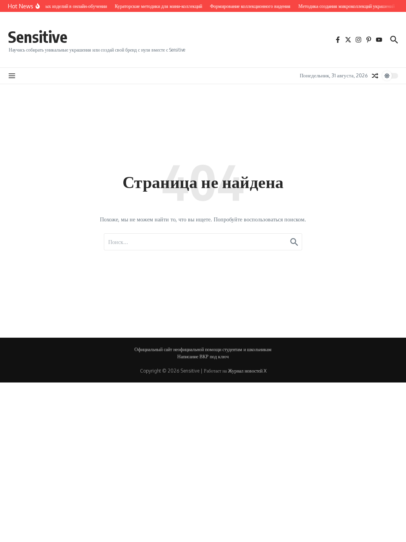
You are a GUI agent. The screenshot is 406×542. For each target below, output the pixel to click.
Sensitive (37, 36)
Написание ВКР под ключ (203, 356)
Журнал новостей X (247, 371)
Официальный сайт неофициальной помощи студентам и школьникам (203, 349)
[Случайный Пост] (375, 76)
